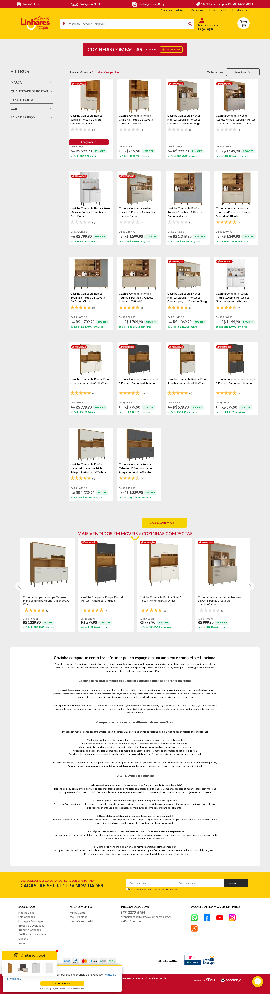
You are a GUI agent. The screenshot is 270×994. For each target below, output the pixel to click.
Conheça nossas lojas (171, 10)
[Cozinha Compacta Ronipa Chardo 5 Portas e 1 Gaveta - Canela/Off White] (139, 96)
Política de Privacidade (165, 889)
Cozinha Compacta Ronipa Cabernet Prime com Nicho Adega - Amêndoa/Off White (47, 600)
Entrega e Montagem (31, 921)
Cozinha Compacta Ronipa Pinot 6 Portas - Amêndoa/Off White (160, 598)
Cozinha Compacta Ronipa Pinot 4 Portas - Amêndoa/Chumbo (102, 598)
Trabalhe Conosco (29, 929)
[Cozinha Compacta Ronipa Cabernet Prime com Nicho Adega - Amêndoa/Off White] (91, 445)
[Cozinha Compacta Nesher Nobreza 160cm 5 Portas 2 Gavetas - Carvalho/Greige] (188, 96)
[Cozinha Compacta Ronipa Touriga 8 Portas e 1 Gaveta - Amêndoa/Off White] (139, 274)
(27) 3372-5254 (133, 912)
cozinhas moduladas (128, 766)
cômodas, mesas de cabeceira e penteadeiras (90, 766)
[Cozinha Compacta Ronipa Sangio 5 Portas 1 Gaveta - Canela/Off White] (91, 96)
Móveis (84, 72)
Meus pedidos (220, 10)
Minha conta (243, 10)
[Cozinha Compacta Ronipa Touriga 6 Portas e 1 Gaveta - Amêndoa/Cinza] (188, 188)
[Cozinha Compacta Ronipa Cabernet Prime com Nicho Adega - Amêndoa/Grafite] (139, 445)
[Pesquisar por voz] (62, 25)
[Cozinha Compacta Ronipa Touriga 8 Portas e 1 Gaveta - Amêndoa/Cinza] (91, 274)
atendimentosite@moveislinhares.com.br (146, 916)
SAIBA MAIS (173, 49)
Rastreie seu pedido (82, 921)
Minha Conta (78, 912)
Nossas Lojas (26, 912)
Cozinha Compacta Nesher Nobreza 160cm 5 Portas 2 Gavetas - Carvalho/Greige (220, 600)
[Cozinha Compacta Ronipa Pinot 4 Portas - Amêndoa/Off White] (188, 359)
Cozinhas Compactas (105, 72)
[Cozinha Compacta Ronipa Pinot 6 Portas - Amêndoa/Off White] (91, 359)
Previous (20, 586)
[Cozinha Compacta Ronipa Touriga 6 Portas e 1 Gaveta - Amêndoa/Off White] (236, 188)
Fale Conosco (26, 916)
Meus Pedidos (78, 916)
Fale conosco (198, 10)
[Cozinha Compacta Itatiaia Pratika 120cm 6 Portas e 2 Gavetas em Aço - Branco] (236, 274)
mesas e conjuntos (206, 762)
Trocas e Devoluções (31, 925)
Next (249, 586)
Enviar (232, 883)
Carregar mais (161, 522)
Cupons (23, 938)
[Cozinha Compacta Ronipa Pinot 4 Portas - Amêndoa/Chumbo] (236, 359)
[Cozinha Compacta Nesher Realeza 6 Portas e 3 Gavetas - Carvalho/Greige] (139, 188)
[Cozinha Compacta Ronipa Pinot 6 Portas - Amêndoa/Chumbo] (139, 359)
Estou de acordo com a (153, 889)
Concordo (62, 983)
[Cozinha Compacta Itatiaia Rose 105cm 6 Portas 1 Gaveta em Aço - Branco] (91, 188)
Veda (21, 942)
